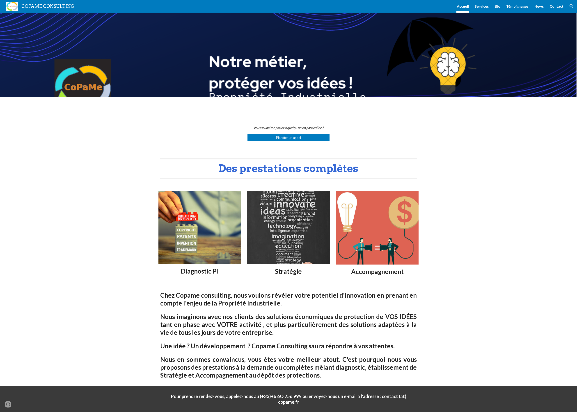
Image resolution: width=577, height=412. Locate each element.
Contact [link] (556, 6)
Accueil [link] (463, 6)
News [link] (539, 6)
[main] (288, 128)
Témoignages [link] (517, 6)
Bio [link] (497, 6)
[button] (571, 6)
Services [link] (482, 6)
